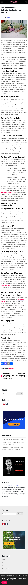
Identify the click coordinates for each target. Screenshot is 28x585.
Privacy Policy (6, 569)
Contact (4, 572)
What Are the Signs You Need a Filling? (12, 439)
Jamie (8, 17)
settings (16, 579)
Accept (4, 582)
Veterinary (11, 368)
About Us (4, 563)
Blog (3, 566)
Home (3, 559)
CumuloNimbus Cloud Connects (14, 486)
